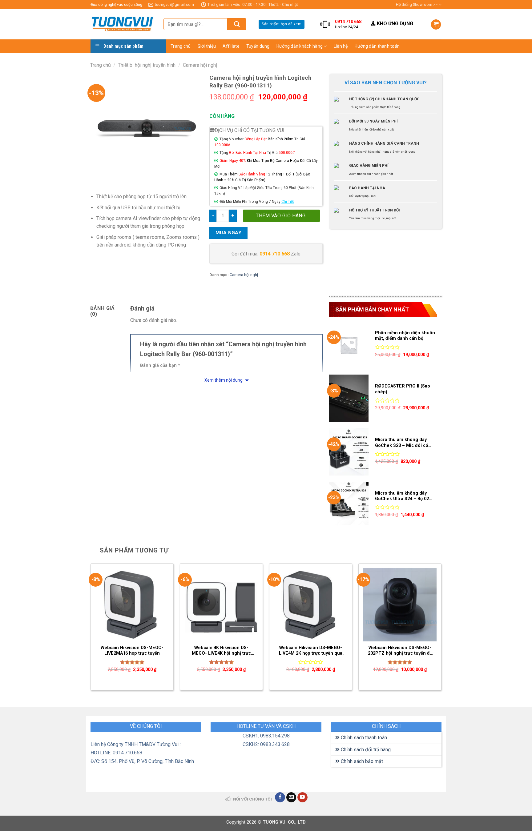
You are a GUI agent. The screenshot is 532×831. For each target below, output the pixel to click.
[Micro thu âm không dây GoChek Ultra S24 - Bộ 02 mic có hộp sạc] (349, 505)
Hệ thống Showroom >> (416, 4)
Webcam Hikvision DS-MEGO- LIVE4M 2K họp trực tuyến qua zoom (310, 650)
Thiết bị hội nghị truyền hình (146, 65)
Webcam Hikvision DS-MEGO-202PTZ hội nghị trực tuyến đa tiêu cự (400, 650)
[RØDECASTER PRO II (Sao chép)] (349, 398)
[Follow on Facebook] (280, 797)
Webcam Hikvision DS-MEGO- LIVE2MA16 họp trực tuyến (132, 650)
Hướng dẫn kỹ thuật (356, 69)
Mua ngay (229, 232)
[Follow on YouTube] (302, 797)
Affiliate (231, 46)
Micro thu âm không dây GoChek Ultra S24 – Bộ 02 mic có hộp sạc (402, 496)
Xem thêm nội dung (224, 380)
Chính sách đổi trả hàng (365, 750)
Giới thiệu (207, 46)
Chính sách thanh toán (363, 738)
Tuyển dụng (258, 46)
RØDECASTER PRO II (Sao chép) (402, 389)
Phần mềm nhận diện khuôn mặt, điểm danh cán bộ (405, 335)
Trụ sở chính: (465, 16)
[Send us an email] (291, 797)
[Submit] (237, 24)
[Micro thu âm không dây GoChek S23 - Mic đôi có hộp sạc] (349, 452)
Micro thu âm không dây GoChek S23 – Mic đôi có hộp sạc (401, 442)
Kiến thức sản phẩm (356, 57)
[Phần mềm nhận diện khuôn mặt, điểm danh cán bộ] (349, 345)
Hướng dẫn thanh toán (377, 46)
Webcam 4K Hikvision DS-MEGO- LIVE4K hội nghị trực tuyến (221, 650)
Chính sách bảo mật (361, 761)
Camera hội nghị (200, 65)
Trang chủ (181, 46)
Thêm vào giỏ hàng (280, 216)
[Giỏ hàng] (436, 24)
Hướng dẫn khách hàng (299, 46)
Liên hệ (341, 46)
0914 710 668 (275, 254)
